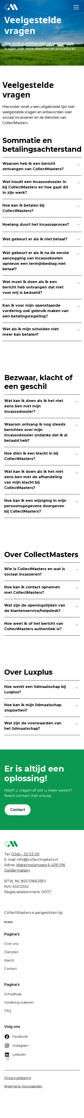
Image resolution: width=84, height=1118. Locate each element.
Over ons (11, 944)
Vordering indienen (19, 1002)
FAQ (7, 1011)
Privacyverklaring (17, 1078)
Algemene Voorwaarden (23, 1086)
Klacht (9, 960)
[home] (11, 7)
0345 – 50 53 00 (25, 854)
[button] (75, 7)
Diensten (11, 952)
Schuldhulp (13, 994)
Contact (17, 810)
